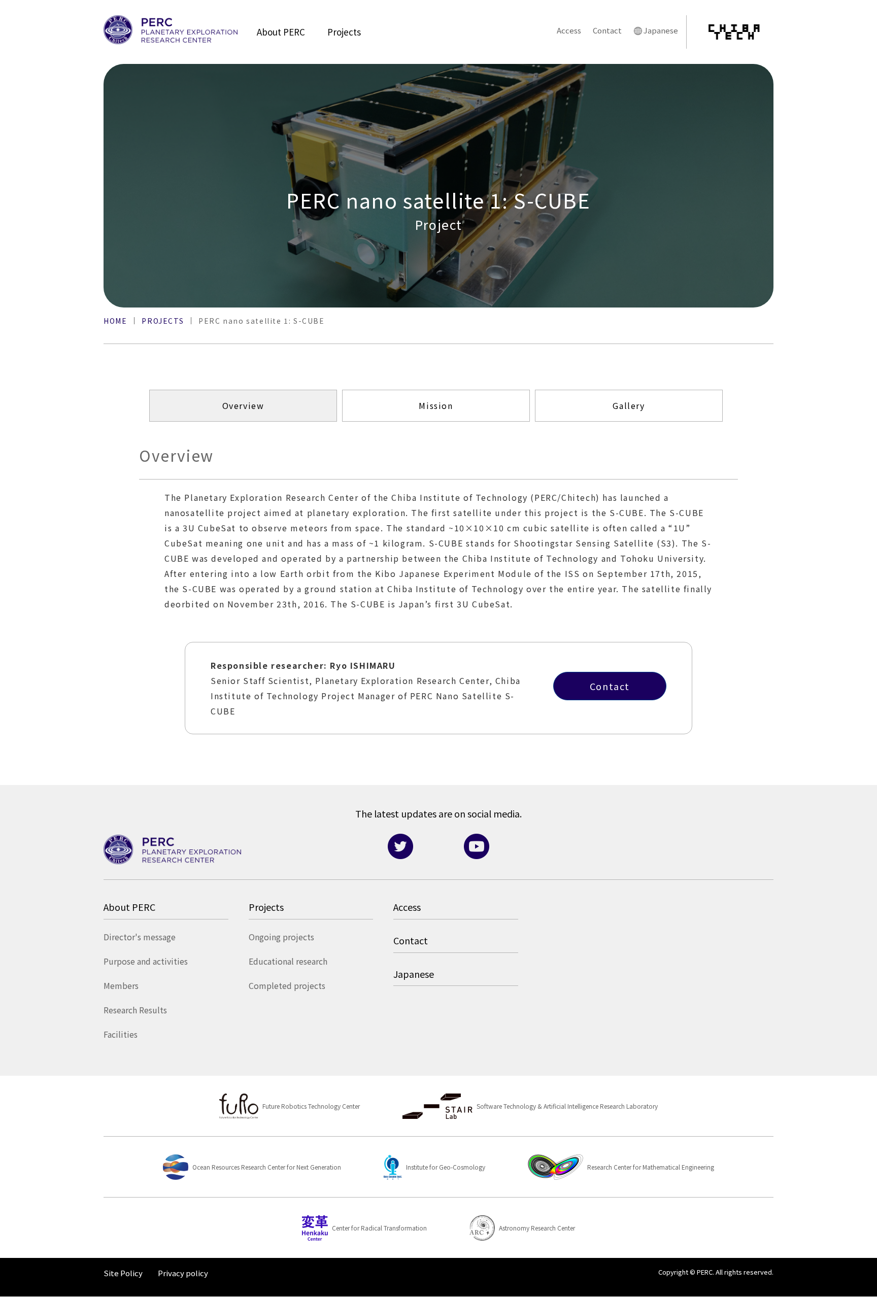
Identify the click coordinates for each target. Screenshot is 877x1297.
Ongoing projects (281, 937)
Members (121, 985)
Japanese (661, 30)
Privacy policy (183, 1273)
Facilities (121, 1034)
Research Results (135, 1010)
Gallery (629, 406)
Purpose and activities (146, 961)
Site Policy (123, 1273)
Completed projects (287, 985)
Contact (607, 30)
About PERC (281, 31)
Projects (344, 31)
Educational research (288, 961)
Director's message (140, 937)
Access (569, 30)
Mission (436, 406)
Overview (243, 406)
